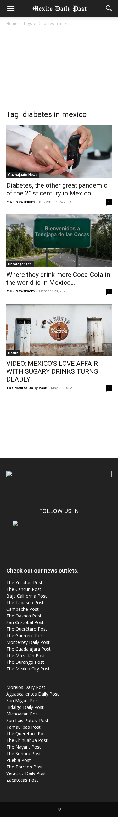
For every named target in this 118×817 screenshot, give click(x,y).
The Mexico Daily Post (26, 387)
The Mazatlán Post (25, 655)
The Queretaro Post (26, 734)
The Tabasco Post (25, 602)
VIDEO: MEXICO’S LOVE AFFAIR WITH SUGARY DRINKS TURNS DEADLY (52, 371)
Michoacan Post (22, 714)
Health (13, 353)
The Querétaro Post (26, 629)
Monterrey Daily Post (28, 642)
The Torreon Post (24, 767)
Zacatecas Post (22, 780)
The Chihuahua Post (27, 740)
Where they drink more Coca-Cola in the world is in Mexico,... (58, 278)
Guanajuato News (22, 174)
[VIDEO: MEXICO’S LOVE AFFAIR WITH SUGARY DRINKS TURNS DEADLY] (59, 330)
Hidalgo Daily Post (25, 707)
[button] (11, 8)
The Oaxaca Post (24, 616)
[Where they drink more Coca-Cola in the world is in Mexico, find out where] (59, 240)
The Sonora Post (23, 753)
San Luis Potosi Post (27, 720)
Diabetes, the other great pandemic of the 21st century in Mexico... (56, 189)
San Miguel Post (22, 700)
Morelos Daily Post (25, 687)
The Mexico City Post (28, 669)
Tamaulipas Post (23, 727)
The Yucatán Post (24, 583)
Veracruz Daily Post (26, 773)
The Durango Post (25, 662)
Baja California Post (26, 596)
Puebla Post (18, 760)
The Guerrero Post (25, 636)
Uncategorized (20, 264)
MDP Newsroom (20, 201)
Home (11, 23)
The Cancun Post (23, 589)
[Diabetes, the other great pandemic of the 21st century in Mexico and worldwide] (59, 151)
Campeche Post (22, 609)
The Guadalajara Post (28, 649)
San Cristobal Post (25, 622)
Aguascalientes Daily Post (32, 694)
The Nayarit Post (23, 747)
